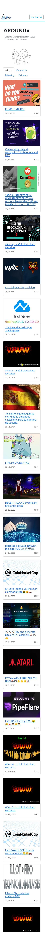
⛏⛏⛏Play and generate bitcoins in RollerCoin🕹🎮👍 (20, 635)
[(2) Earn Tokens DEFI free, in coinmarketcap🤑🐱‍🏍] (21, 572)
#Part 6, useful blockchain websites (20, 246)
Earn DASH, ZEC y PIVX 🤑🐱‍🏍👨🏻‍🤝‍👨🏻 (20, 722)
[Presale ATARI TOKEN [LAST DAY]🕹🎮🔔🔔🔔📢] (21, 661)
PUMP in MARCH (14, 109)
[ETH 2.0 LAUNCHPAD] (21, 446)
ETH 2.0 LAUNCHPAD (17, 462)
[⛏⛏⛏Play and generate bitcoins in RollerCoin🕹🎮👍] (21, 615)
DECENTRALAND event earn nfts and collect (21, 504)
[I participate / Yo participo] (21, 271)
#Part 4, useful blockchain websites (20, 765)
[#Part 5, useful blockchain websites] (21, 354)
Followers (23, 75)
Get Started (36, 17)
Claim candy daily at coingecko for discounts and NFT (21, 152)
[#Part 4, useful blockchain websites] (21, 748)
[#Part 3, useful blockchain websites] (21, 791)
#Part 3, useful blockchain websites (20, 808)
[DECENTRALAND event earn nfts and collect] (21, 486)
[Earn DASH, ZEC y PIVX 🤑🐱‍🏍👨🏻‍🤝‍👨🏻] (21, 704)
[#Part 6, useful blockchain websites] (21, 228)
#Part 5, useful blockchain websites (20, 372)
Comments (21, 70)
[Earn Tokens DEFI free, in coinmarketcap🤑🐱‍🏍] (21, 834)
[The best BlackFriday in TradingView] (21, 311)
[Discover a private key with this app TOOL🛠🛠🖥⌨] (21, 529)
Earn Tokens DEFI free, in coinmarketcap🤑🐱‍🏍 (19, 851)
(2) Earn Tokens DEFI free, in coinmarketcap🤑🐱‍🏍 (21, 590)
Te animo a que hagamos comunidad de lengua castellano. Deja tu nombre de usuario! (20, 418)
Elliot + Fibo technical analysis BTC (17, 894)
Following (9, 75)
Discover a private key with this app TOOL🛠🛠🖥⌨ (20, 547)
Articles (8, 70)
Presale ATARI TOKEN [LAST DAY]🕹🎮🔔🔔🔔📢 (21, 679)
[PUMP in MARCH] (21, 93)
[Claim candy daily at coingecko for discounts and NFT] (21, 133)
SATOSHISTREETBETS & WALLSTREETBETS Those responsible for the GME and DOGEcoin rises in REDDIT (21, 200)
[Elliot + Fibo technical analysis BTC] (21, 877)
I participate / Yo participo (20, 287)
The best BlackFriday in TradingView (18, 329)
